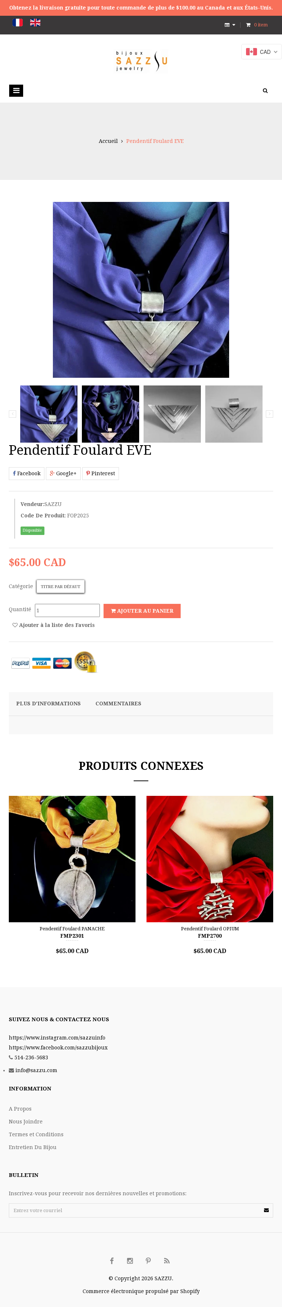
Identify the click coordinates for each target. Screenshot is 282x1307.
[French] (17, 22)
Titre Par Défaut (60, 586)
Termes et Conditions (36, 1134)
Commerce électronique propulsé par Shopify (141, 1291)
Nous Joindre (26, 1122)
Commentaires (118, 703)
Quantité (20, 609)
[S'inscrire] (266, 1210)
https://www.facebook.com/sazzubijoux (58, 1048)
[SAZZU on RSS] (166, 1261)
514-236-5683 (31, 1057)
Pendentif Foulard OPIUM (210, 928)
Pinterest (102, 473)
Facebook (28, 473)
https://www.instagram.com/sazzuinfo (57, 1038)
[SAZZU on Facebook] (111, 1261)
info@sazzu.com (36, 1070)
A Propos (20, 1109)
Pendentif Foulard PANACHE (72, 928)
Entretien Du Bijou (33, 1147)
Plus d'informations (48, 703)
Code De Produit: (43, 515)
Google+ (66, 473)
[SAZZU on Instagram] (130, 1261)
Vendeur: (32, 504)
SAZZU (53, 504)
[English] (35, 22)
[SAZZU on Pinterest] (148, 1261)
